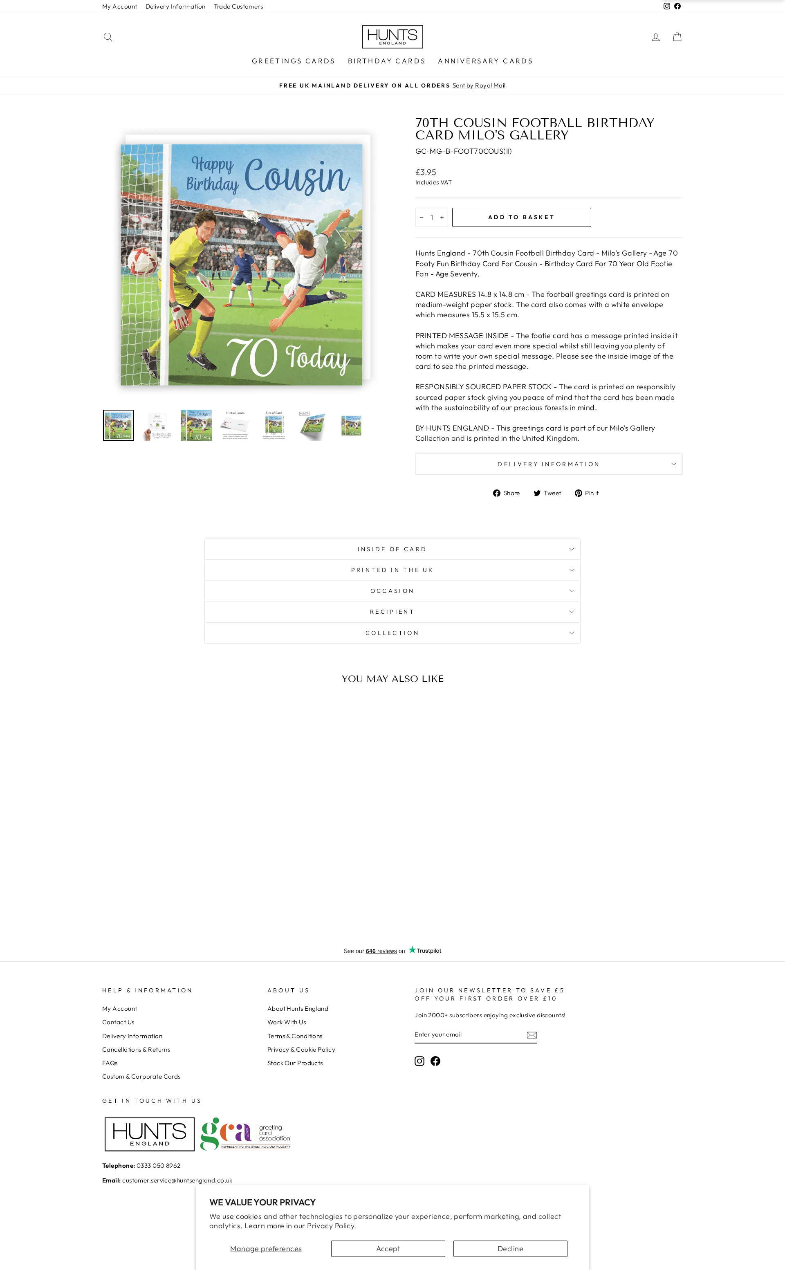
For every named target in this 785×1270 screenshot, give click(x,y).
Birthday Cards (387, 60)
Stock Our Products (295, 1063)
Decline (510, 1248)
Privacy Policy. (332, 1225)
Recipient (392, 611)
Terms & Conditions (295, 1036)
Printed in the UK (392, 570)
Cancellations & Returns (136, 1049)
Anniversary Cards (485, 60)
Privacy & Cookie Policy (301, 1049)
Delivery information (549, 464)
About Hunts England (298, 1008)
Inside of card (392, 549)
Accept (388, 1248)
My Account (119, 6)
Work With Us (286, 1022)
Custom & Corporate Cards (141, 1076)
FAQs (110, 1063)
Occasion (392, 591)
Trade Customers (238, 6)
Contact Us (118, 1022)
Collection (392, 633)
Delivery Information (176, 6)
